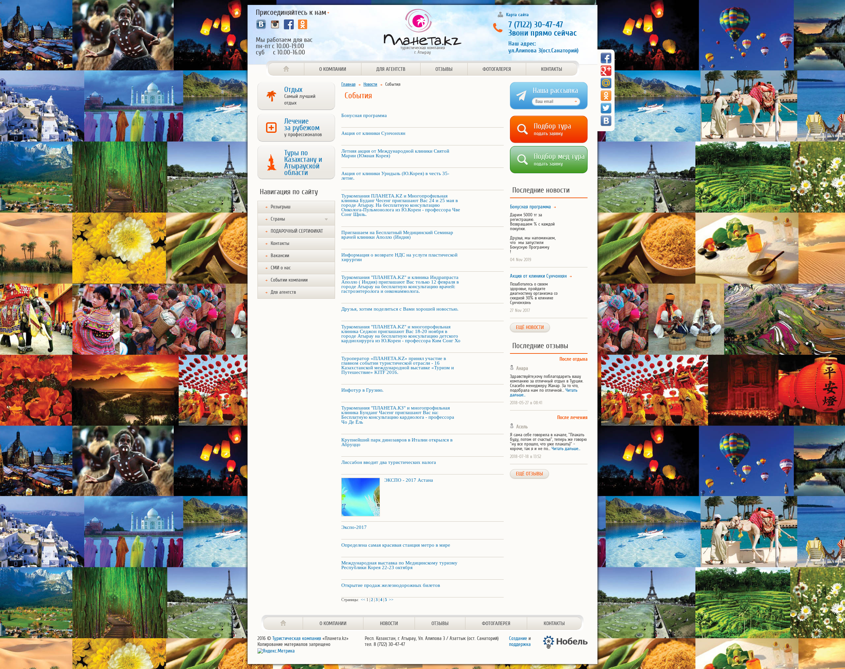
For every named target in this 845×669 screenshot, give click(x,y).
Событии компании (289, 280)
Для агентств (390, 69)
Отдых (300, 95)
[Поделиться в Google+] (606, 70)
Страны (278, 219)
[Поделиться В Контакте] (606, 120)
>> (391, 599)
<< (363, 599)
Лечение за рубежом (303, 127)
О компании (332, 69)
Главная (348, 84)
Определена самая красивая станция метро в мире (395, 545)
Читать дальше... (566, 448)
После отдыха (573, 359)
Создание (518, 638)
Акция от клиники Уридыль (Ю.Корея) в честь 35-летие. (395, 176)
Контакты (551, 69)
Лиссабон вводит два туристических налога (388, 462)
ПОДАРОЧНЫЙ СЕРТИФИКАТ (297, 231)
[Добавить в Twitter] (606, 108)
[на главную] (283, 623)
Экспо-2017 (354, 527)
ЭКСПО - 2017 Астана (408, 480)
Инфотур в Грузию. (362, 390)
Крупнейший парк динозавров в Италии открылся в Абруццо (397, 442)
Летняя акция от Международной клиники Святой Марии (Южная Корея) (395, 153)
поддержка (520, 644)
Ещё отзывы (529, 474)
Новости (370, 84)
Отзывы (444, 69)
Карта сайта (517, 14)
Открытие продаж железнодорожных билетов (390, 585)
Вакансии (280, 255)
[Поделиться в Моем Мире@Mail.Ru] (606, 83)
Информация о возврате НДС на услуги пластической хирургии (399, 257)
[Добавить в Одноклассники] (606, 95)
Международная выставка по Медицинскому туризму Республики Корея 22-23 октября (399, 565)
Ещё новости (530, 327)
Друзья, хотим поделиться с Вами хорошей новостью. (399, 309)
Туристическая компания (296, 638)
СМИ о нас (281, 268)
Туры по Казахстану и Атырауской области (303, 163)
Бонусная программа (364, 115)
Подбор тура (552, 128)
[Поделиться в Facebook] (606, 58)
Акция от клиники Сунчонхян (373, 133)
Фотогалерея (497, 69)
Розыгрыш (280, 207)
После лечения (572, 417)
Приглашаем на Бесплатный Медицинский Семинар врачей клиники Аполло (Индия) (397, 235)
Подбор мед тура (559, 158)
